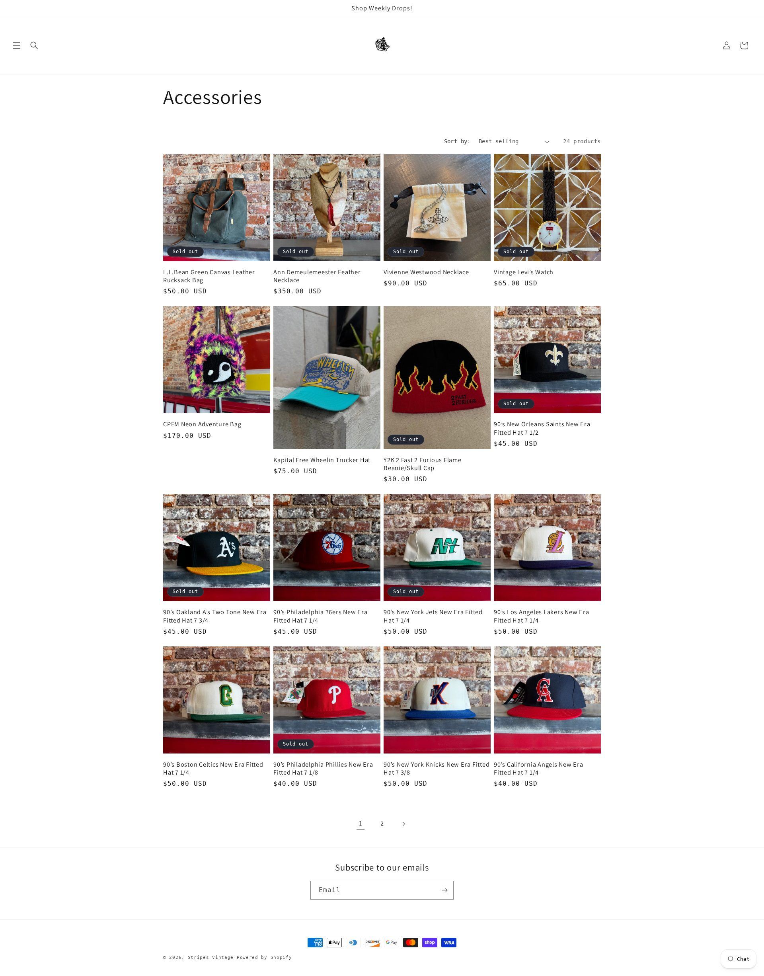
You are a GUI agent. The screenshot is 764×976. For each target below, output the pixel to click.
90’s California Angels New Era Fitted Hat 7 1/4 (538, 768)
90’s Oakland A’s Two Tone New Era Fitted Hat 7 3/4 (215, 616)
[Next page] (403, 824)
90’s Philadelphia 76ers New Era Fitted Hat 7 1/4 (320, 616)
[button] (16, 45)
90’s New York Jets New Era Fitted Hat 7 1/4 (433, 616)
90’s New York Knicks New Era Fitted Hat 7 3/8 (436, 768)
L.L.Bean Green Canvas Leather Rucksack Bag (209, 276)
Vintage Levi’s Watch (524, 272)
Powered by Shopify (264, 957)
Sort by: (457, 141)
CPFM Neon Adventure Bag (202, 424)
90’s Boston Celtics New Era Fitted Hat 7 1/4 (213, 768)
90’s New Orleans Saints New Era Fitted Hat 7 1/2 (542, 428)
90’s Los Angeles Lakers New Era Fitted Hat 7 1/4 (541, 616)
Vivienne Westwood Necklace (426, 272)
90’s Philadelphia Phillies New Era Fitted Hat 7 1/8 (323, 768)
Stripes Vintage (211, 957)
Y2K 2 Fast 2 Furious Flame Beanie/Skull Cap (423, 464)
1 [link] (361, 824)
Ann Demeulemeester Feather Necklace (317, 276)
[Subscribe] (444, 890)
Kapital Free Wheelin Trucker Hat (321, 460)
